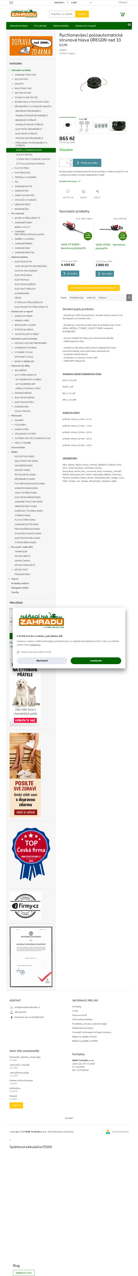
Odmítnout (35, 645)
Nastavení (42, 660)
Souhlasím (96, 660)
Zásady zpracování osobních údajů (36, 652)
